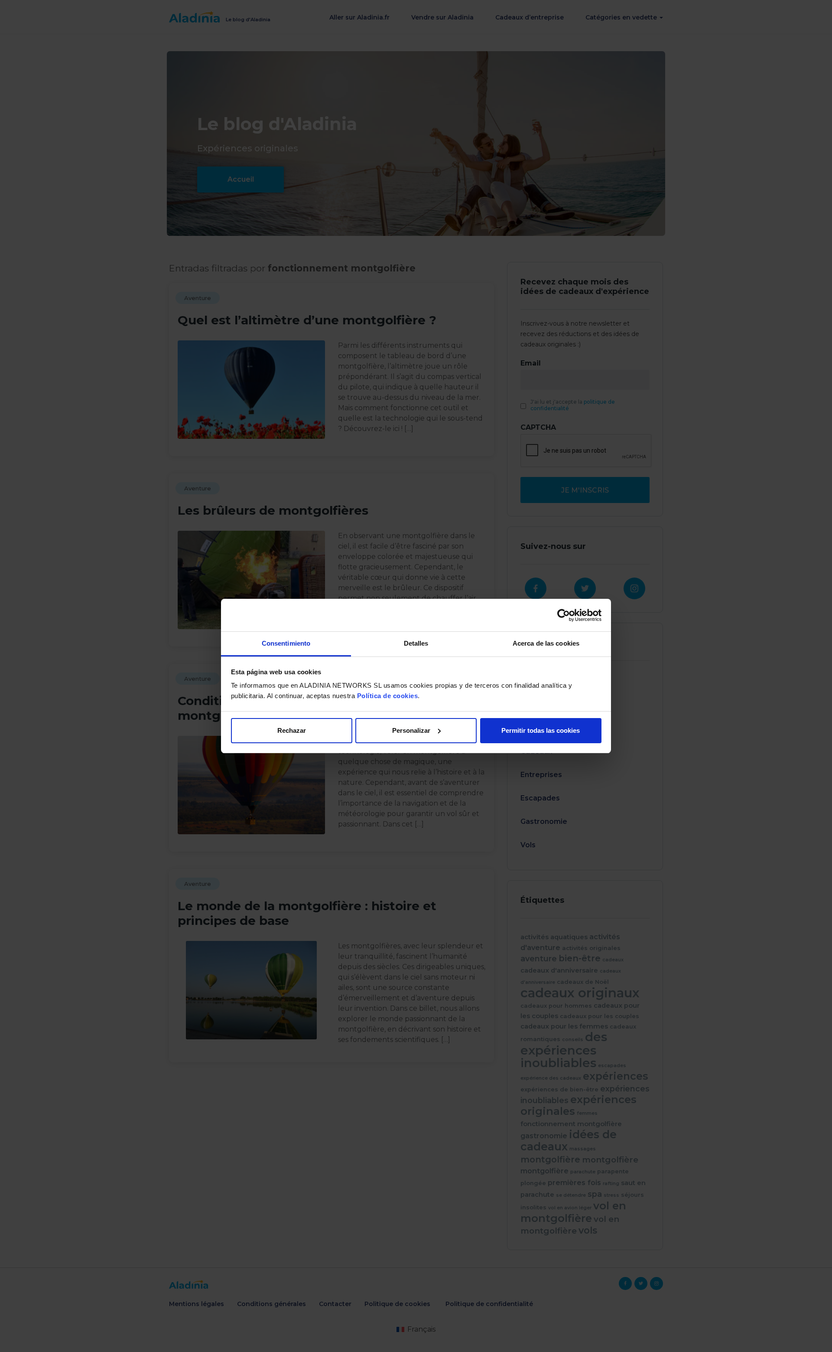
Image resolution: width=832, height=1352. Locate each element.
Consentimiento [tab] (286, 643)
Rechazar (291, 730)
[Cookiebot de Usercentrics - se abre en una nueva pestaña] (563, 615)
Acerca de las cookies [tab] (546, 643)
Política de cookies (387, 695)
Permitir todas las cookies (540, 730)
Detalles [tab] (416, 643)
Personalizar (411, 730)
